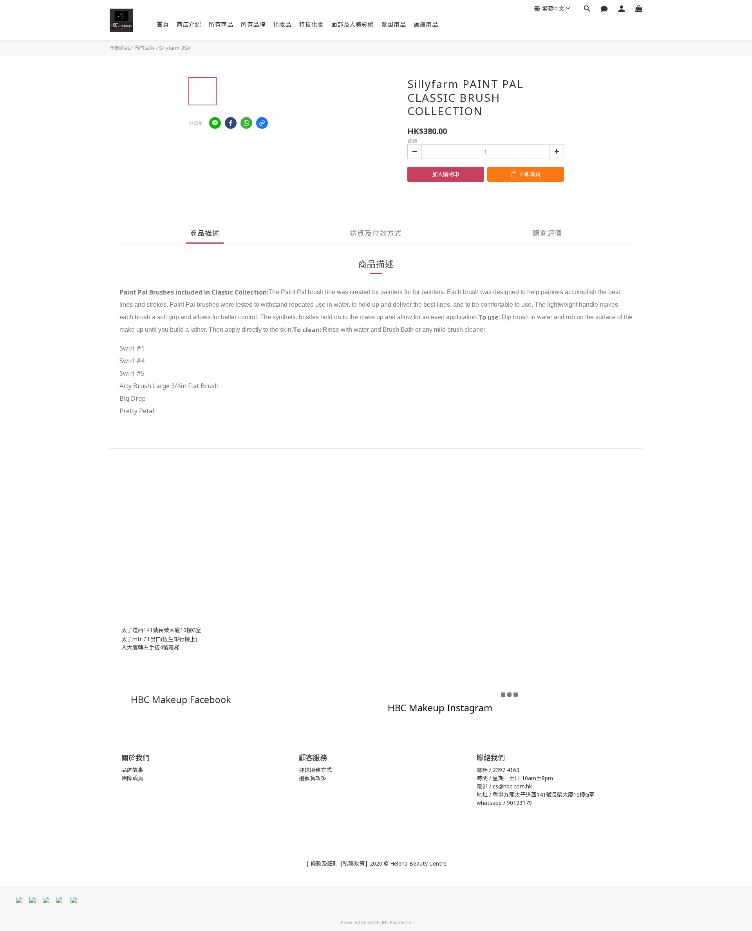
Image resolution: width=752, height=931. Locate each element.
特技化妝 (311, 24)
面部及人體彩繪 (352, 24)
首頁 (163, 24)
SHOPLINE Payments (389, 922)
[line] (215, 123)
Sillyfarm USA (174, 47)
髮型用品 (393, 24)
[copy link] (262, 123)
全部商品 (120, 47)
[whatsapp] (246, 123)
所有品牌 (253, 24)
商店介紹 (189, 24)
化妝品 (282, 24)
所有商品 (221, 24)
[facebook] (231, 123)
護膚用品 (426, 24)
